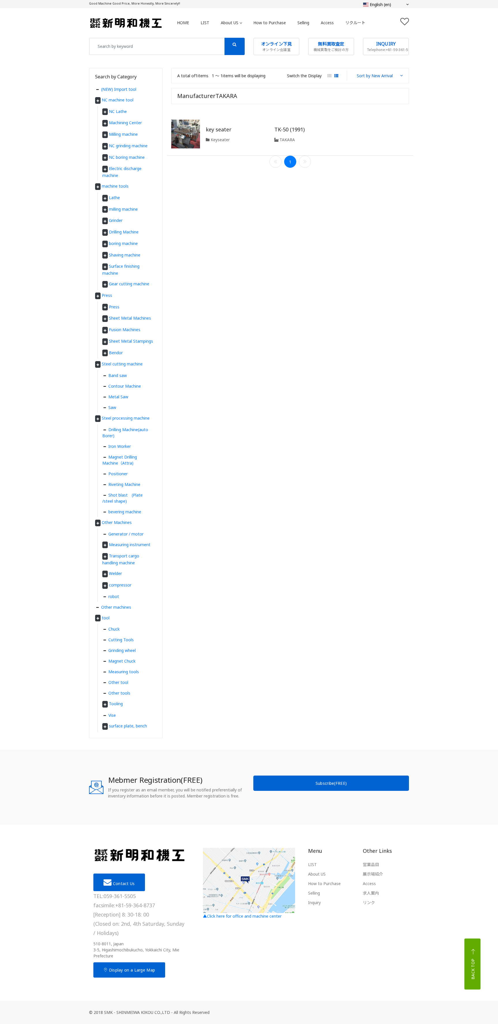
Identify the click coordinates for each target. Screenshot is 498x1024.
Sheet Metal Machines (130, 318)
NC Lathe (118, 111)
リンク (369, 902)
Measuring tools (123, 671)
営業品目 (371, 864)
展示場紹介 (373, 874)
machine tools (115, 186)
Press (107, 295)
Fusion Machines (124, 329)
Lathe (114, 197)
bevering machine (124, 511)
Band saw (117, 375)
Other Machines (117, 522)
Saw (112, 407)
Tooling (116, 703)
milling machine (123, 209)
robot (113, 596)
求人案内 (371, 893)
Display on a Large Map (131, 970)
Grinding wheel (122, 650)
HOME (183, 22)
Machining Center (125, 122)
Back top (473, 969)
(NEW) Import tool (118, 89)
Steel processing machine (126, 418)
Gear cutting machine (129, 283)
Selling (303, 22)
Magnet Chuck (121, 661)
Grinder (115, 220)
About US (229, 22)
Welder (115, 573)
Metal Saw (118, 396)
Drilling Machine (124, 232)
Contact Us (123, 883)
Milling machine (123, 134)
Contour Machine (124, 386)
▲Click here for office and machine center (242, 916)
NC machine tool (117, 100)
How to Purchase (269, 22)
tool (106, 618)
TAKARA (286, 139)
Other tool (118, 682)
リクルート (355, 22)
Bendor (116, 352)
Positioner (118, 473)
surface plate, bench (128, 726)
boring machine (123, 243)
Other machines (116, 607)
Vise (112, 715)
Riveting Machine (124, 484)
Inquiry (314, 902)
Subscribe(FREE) (331, 783)
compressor (120, 585)
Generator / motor (126, 534)
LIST (205, 22)
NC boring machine (127, 157)
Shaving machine (124, 255)
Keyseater (220, 139)
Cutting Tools (121, 639)
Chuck (114, 629)
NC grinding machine (128, 145)
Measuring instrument (129, 544)
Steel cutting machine (122, 364)
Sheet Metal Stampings (131, 341)
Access (327, 22)
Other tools (119, 693)
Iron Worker (119, 446)
